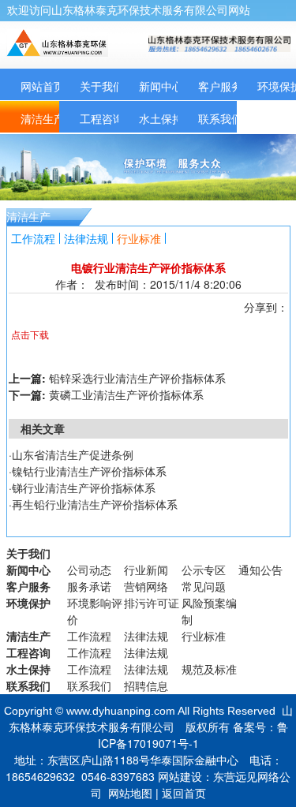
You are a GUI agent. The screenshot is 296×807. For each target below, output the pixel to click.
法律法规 (86, 238)
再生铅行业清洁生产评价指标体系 (95, 504)
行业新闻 (146, 569)
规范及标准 (209, 669)
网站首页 (43, 86)
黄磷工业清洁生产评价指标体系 (126, 394)
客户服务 (220, 86)
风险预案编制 (209, 611)
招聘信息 (146, 685)
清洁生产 (43, 118)
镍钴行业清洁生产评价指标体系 (89, 471)
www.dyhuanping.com (120, 710)
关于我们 (102, 86)
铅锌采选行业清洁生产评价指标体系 (137, 378)
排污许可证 (151, 603)
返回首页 (184, 793)
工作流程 (33, 238)
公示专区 (204, 569)
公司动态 (89, 569)
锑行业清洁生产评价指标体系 (83, 487)
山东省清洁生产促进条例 (72, 454)
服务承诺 (89, 586)
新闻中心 (161, 86)
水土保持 (161, 118)
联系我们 (220, 118)
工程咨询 (102, 118)
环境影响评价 (94, 611)
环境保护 (28, 603)
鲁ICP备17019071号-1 (193, 735)
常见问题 (204, 586)
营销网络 (146, 586)
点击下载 (30, 334)
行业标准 (139, 238)
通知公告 (260, 569)
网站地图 (130, 793)
